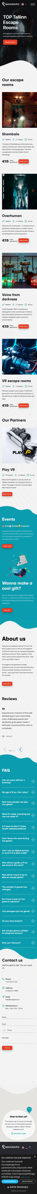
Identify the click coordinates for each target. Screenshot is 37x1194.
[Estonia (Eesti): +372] (4, 1030)
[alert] (18, 1174)
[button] (20, 749)
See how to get (20, 1133)
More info (7, 684)
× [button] (34, 1156)
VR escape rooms (16, 381)
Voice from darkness (11, 297)
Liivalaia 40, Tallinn (12, 991)
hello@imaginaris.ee (12, 1000)
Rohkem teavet (25, 1177)
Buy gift (7, 610)
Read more (10, 42)
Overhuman (12, 216)
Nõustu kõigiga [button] (10, 1181)
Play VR (8, 469)
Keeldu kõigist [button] (27, 1181)
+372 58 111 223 (11, 982)
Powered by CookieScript (18, 1191)
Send (7, 1048)
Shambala (10, 134)
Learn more (7, 546)
